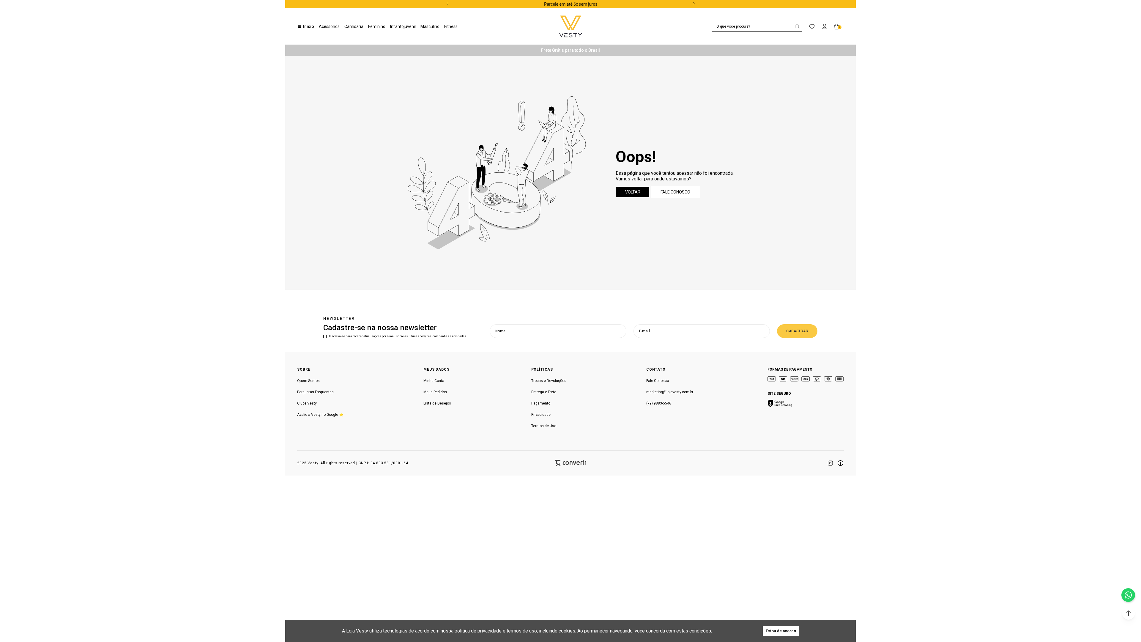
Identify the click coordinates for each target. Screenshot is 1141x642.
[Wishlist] (812, 26)
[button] (1128, 613)
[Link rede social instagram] (830, 463)
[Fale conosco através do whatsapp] (1128, 595)
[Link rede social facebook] (840, 463)
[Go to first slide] (693, 4)
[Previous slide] (448, 4)
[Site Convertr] (570, 463)
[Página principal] (570, 26)
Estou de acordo (781, 631)
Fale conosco (675, 192)
